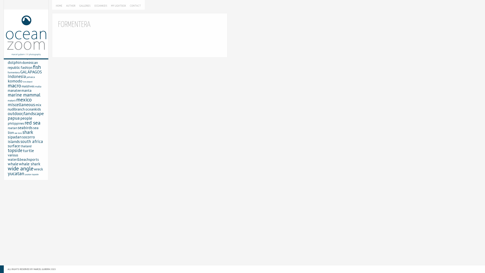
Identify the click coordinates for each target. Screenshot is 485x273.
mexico (24, 99)
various (13, 155)
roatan (12, 128)
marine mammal (24, 95)
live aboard (27, 81)
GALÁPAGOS (31, 72)
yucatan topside (31, 174)
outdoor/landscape (26, 113)
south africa (31, 141)
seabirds (25, 127)
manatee (14, 90)
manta (26, 90)
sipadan (15, 137)
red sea (32, 122)
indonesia (17, 76)
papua (14, 118)
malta (38, 86)
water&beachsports (23, 159)
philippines (16, 123)
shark (28, 132)
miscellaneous (21, 104)
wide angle (20, 168)
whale (13, 163)
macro (14, 85)
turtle (28, 150)
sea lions (18, 133)
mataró (12, 100)
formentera (14, 72)
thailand (25, 146)
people (26, 118)
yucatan (16, 173)
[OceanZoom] (26, 29)
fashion (26, 67)
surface (14, 145)
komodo (15, 81)
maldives (28, 86)
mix (38, 104)
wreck (38, 169)
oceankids (33, 109)
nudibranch (16, 109)
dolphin (15, 62)
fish (37, 67)
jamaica (31, 77)
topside (15, 150)
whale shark (29, 163)
